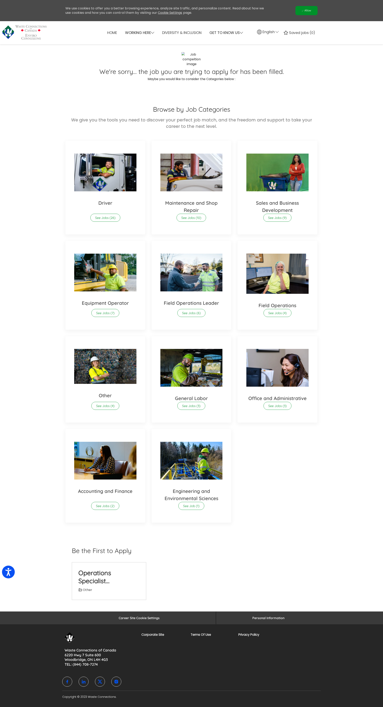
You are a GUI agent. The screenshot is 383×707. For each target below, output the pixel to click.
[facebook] (67, 681)
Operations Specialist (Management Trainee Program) (104, 577)
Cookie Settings (170, 12)
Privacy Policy (248, 634)
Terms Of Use (201, 634)
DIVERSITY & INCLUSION (181, 32)
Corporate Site (152, 634)
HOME (112, 32)
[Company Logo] (80, 33)
